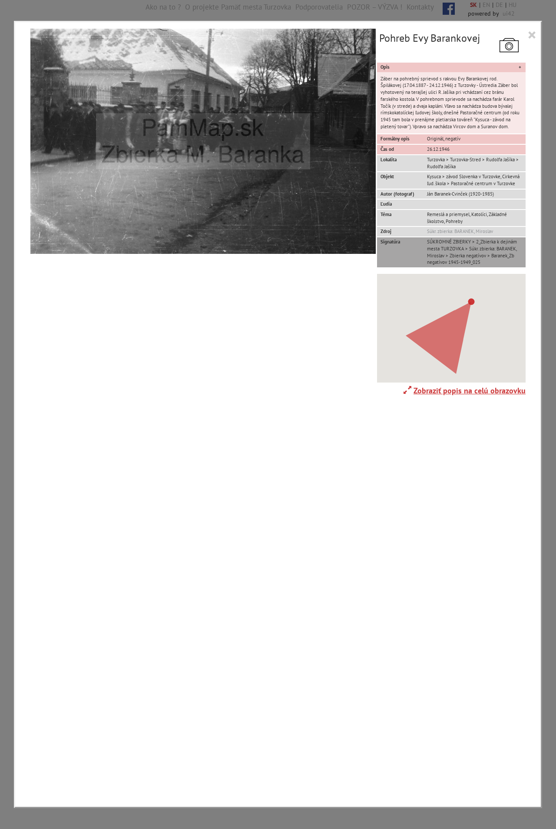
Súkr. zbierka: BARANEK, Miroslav (460, 231)
